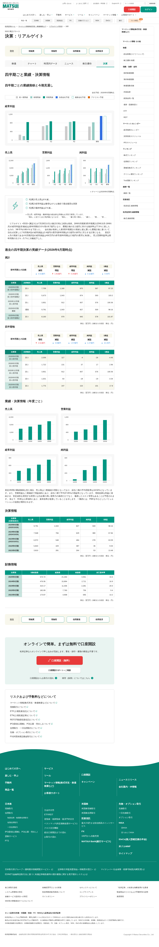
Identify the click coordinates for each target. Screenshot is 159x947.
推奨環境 (120, 896)
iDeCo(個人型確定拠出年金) (133, 839)
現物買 (31, 51)
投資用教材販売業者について (53, 892)
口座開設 (132, 9)
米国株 (47, 20)
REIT (126, 117)
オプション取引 (126, 817)
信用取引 (9, 813)
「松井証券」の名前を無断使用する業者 (132, 888)
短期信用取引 (12, 822)
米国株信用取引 (88, 813)
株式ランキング (130, 155)
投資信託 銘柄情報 (131, 206)
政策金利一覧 (129, 98)
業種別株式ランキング (132, 168)
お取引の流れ (50, 837)
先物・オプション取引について (24, 732)
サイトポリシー (48, 896)
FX (70, 20)
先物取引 (123, 808)
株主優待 (87, 63)
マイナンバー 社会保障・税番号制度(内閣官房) (121, 869)
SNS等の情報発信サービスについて (19, 901)
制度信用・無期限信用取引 (17, 818)
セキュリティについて (88, 888)
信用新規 (76, 51)
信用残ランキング (131, 161)
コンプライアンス (86, 892)
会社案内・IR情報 (99, 3)
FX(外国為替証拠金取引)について (25, 736)
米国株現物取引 (88, 808)
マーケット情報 (109, 15)
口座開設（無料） (61, 660)
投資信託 (60, 20)
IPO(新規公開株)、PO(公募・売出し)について (30, 724)
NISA (97, 20)
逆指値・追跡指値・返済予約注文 (59, 819)
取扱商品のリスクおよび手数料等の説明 (132, 892)
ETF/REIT (48, 815)
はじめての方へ (29, 15)
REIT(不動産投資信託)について (24, 720)
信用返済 (99, 51)
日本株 (36, 20)
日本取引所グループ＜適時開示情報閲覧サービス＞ (28, 869)
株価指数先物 (129, 86)
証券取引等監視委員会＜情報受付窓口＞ (76, 869)
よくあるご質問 (81, 3)
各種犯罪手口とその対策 (51, 888)
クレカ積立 (134, 20)
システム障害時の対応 (13, 892)
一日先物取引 (125, 813)
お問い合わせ (66, 3)
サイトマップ (125, 853)
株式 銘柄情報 (129, 218)
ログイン (148, 9)
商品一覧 (24, 20)
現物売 (54, 51)
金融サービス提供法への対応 (16, 896)
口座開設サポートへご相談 (59, 670)
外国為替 (127, 92)
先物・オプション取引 (130, 804)
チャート (32, 63)
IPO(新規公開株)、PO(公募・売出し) (21, 832)
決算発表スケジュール (132, 136)
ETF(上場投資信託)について (22, 711)
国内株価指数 (129, 73)
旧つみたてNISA (127, 832)
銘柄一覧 (127, 193)
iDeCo (108, 20)
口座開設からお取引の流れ (42, 678)
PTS (7, 841)
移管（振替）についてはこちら (76, 678)
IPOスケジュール (130, 143)
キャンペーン (94, 15)
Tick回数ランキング (131, 180)
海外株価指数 (129, 79)
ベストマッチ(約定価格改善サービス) (60, 823)
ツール (80, 15)
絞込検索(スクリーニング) (134, 54)
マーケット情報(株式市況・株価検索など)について (32, 703)
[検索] (145, 3)
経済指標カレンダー (131, 130)
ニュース (68, 63)
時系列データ (50, 63)
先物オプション (83, 20)
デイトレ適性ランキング (133, 174)
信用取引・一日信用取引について (25, 728)
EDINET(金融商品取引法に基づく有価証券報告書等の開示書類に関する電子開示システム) (45, 874)
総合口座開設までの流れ (55, 832)
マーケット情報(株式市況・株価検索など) (134, 30)
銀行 (120, 20)
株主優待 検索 (129, 60)
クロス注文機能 (51, 828)
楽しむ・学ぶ (45, 15)
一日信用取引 (12, 827)
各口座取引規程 (11, 888)
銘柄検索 (152, 3)
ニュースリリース (128, 779)
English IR (115, 3)
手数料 (58, 15)
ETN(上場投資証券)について (22, 715)
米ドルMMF (125, 846)
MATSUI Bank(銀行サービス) (96, 841)
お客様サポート (127, 15)
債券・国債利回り (131, 105)
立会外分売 (49, 810)
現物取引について (18, 707)
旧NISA (124, 828)
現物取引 (9, 808)
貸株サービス (11, 836)
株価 (14, 63)
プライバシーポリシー (88, 896)
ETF (125, 111)
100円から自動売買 (90, 836)
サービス (68, 15)
